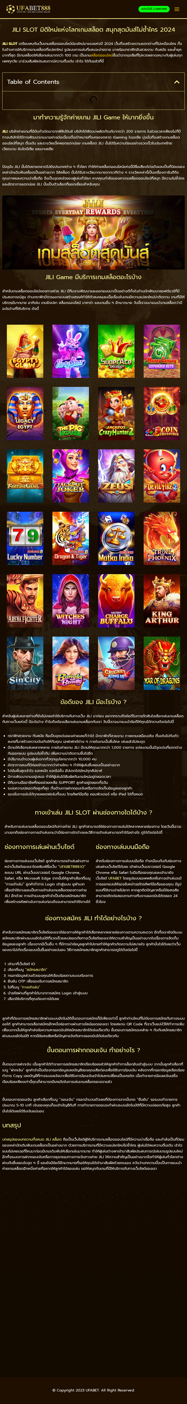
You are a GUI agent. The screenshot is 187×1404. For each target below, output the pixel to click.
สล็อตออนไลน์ (102, 55)
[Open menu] (177, 9)
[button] (177, 82)
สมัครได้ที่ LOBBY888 (154, 9)
